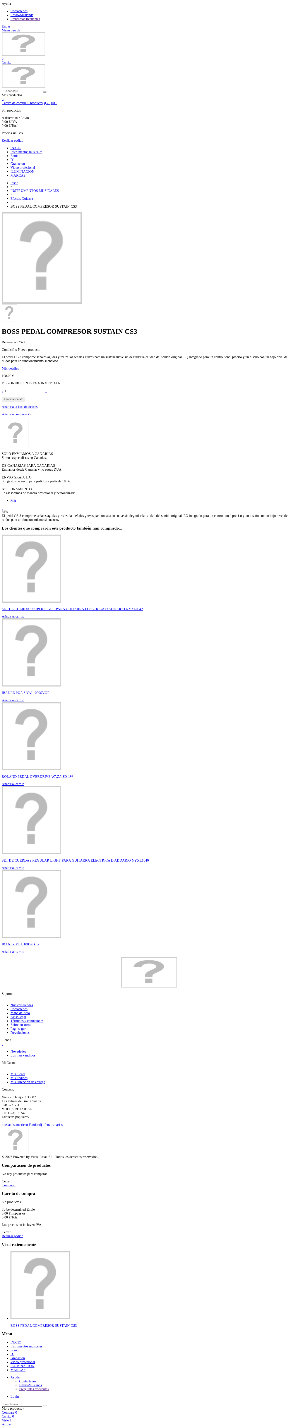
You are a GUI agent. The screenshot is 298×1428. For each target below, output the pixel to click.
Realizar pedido (12, 140)
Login (14, 1396)
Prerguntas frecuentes (25, 19)
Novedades (18, 1051)
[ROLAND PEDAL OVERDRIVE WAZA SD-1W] (31, 769)
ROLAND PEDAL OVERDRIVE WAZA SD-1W (37, 776)
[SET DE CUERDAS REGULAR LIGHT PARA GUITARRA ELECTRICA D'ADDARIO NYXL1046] (31, 853)
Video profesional (22, 167)
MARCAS (18, 175)
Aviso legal (18, 1017)
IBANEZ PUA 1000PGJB (20, 944)
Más (13, 500)
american (22, 1125)
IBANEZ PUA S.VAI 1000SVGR (26, 693)
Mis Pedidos (18, 1078)
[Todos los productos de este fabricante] (15, 446)
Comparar (8, 1185)
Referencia (9, 342)
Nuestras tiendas (21, 1005)
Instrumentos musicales (26, 152)
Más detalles (10, 368)
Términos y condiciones (26, 1021)
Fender (34, 1125)
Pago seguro (18, 1029)
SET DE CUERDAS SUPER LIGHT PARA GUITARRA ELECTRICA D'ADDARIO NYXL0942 (72, 609)
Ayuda (15, 1377)
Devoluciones (19, 1032)
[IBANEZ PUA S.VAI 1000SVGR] (31, 685)
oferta (47, 1125)
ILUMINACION (22, 171)
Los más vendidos (22, 1055)
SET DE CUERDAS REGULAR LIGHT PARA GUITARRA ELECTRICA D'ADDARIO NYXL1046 (75, 860)
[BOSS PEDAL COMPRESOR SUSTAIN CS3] (42, 302)
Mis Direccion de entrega (27, 1082)
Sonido (15, 156)
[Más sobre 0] (40, 1318)
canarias (57, 1125)
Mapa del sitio (20, 1013)
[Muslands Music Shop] (23, 54)
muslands (8, 1125)
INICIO (15, 148)
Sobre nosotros (20, 1025)
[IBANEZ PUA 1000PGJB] (31, 937)
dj (41, 1125)
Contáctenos (18, 11)
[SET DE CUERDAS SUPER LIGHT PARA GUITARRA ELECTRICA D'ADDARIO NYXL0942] (31, 601)
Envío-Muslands (21, 15)
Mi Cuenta (17, 1074)
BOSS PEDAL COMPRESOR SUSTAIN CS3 (43, 1325)
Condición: (10, 349)
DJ (12, 160)
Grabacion (17, 163)
